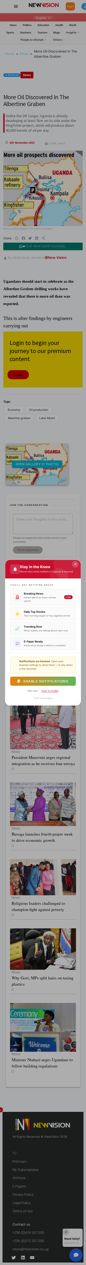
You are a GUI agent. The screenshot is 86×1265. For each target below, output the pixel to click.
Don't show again (43, 698)
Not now (33, 690)
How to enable (50, 690)
